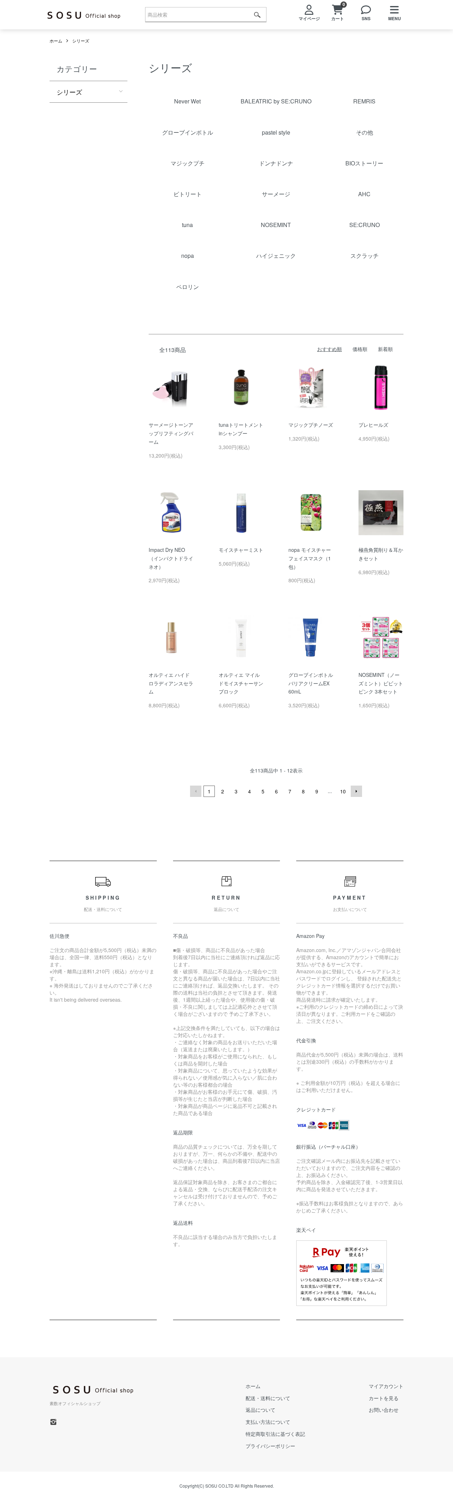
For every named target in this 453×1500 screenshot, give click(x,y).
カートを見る (383, 1398)
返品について (260, 1409)
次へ (356, 791)
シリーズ (80, 41)
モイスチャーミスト (241, 549)
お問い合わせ (383, 1409)
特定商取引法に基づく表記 (275, 1433)
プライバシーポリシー (270, 1445)
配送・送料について (268, 1398)
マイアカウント (386, 1385)
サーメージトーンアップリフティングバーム (171, 433)
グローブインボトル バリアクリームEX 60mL (310, 683)
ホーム (56, 41)
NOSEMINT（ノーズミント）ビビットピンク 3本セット (381, 683)
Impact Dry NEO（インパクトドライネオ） (171, 558)
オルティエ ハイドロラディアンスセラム (171, 683)
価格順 (359, 348)
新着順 (385, 348)
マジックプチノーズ (310, 424)
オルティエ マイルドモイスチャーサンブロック (241, 683)
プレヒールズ (373, 424)
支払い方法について (268, 1421)
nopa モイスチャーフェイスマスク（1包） (309, 558)
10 (343, 791)
